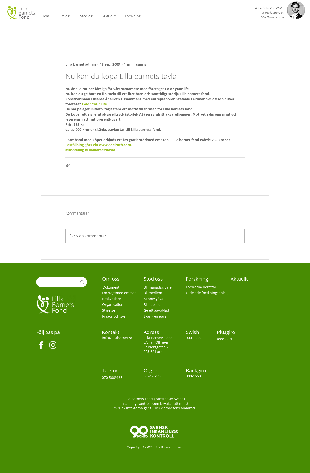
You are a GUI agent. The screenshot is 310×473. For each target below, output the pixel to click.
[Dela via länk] (67, 165)
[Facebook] (41, 345)
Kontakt (111, 332)
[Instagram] (53, 345)
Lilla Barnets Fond (167, 447)
